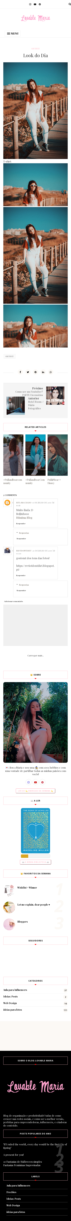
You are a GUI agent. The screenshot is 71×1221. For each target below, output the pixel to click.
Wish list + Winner (27, 887)
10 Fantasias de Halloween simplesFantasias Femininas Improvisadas (22, 1163)
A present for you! (13, 1154)
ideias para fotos (12, 1009)
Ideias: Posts (10, 996)
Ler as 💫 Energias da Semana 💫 (35, 791)
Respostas (24, 532)
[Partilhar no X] (28, 372)
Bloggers (22, 921)
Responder (20, 523)
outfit (35, 48)
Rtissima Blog (24, 517)
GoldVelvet (18, 161)
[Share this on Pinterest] (35, 372)
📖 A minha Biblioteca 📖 (35, 862)
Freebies (11, 1192)
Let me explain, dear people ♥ (33, 904)
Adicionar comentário (13, 601)
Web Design (10, 1003)
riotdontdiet (23, 550)
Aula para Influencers (15, 989)
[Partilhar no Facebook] (20, 372)
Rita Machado (23, 502)
